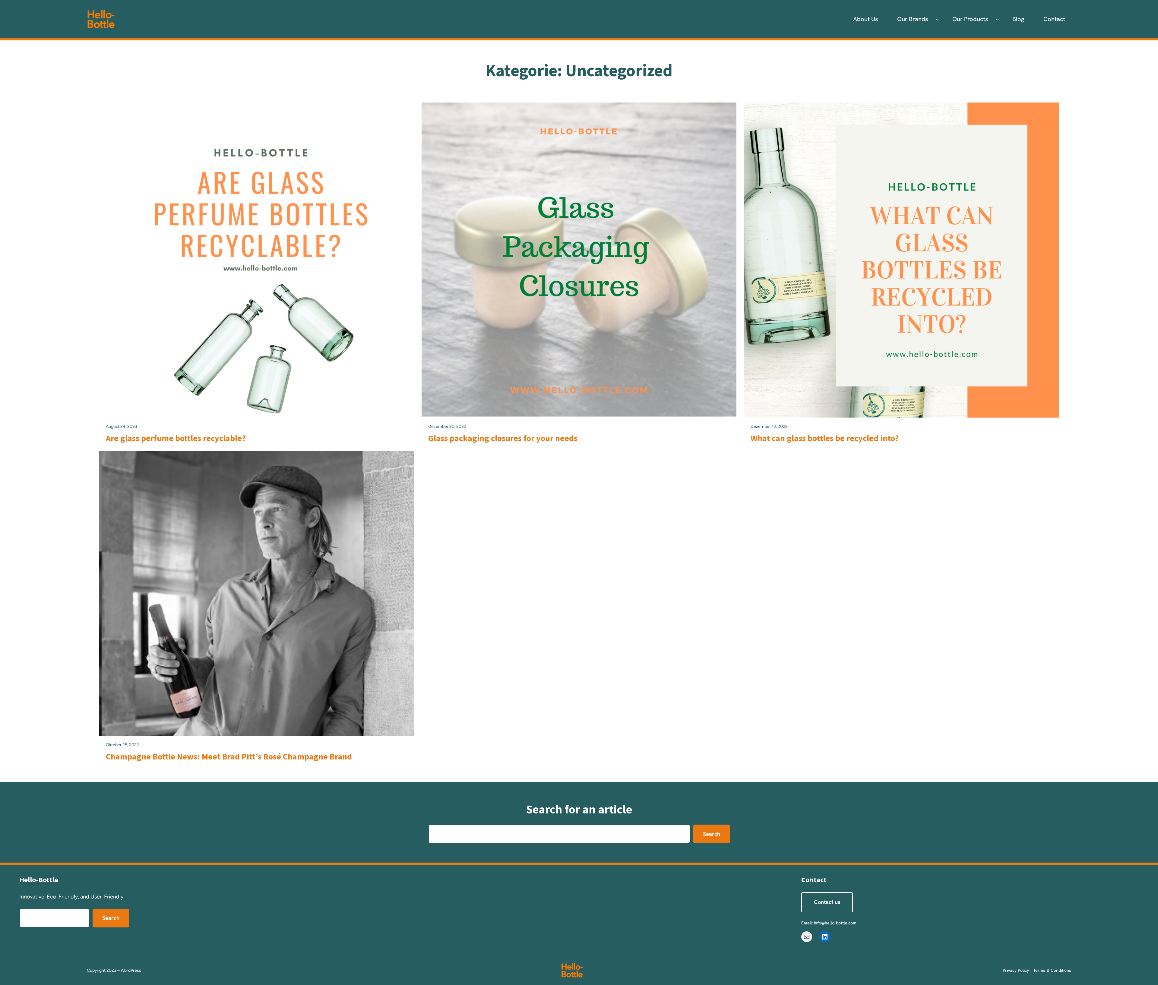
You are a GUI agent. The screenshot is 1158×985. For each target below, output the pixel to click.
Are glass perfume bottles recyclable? (176, 438)
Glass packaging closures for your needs (502, 438)
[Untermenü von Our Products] (997, 19)
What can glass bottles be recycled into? (825, 438)
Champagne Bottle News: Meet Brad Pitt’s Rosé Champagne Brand (229, 756)
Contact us (827, 901)
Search (711, 833)
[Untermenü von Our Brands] (937, 19)
